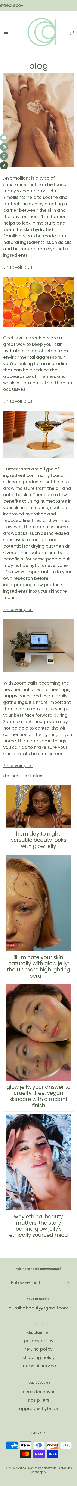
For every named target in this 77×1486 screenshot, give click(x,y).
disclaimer (38, 1332)
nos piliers (38, 1400)
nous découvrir (39, 1392)
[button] (38, 1433)
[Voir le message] (38, 120)
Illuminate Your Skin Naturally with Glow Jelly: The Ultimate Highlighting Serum (38, 966)
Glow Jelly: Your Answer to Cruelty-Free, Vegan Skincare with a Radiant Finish (38, 1096)
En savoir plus (18, 267)
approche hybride (38, 1408)
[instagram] (4, 147)
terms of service (38, 1366)
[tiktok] (4, 165)
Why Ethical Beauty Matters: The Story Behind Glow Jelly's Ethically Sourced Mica (38, 1226)
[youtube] (4, 138)
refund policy (39, 1349)
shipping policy (38, 1357)
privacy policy (38, 1341)
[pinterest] (4, 156)
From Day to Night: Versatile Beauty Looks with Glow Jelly (38, 840)
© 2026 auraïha (15, 1468)
